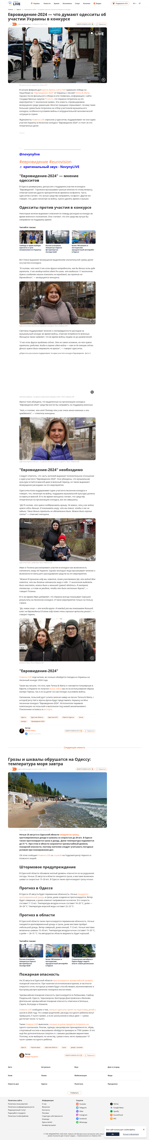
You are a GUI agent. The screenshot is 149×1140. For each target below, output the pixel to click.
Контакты (46, 1110)
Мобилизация (80, 1075)
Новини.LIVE (38, 119)
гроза (64, 1047)
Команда (45, 1119)
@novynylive (29, 154)
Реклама (45, 1113)
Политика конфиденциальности (21, 1107)
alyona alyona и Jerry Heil (54, 89)
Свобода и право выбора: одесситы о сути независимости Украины (30, 247)
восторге (47, 709)
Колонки (86, 3)
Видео (98, 3)
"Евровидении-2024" (44, 92)
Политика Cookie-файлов (18, 1116)
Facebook (83, 1118)
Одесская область (37, 717)
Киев (10, 1075)
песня (81, 717)
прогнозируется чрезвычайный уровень (73, 980)
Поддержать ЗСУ (122, 3)
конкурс (23, 721)
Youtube (82, 1104)
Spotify (116, 1111)
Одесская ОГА (53, 717)
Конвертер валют (49, 1125)
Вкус (76, 1067)
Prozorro (49, 99)
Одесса (19, 9)
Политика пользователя (18, 1104)
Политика (78, 1084)
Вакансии (46, 1107)
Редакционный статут (17, 1110)
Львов (44, 1075)
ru (134, 3)
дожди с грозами (77, 1047)
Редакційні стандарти (17, 1113)
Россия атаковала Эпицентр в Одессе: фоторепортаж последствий (54, 248)
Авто (10, 1067)
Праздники (113, 1084)
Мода (110, 1075)
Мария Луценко (31, 1057)
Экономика (67, 3)
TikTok (115, 1104)
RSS (114, 1118)
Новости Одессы (68, 717)
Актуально (45, 1067)
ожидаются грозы (69, 834)
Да (113, 1134)
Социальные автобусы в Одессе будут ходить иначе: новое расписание (83, 961)
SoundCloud (118, 1115)
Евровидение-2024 (37, 721)
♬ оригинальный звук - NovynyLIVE (49, 166)
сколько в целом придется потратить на (69, 1024)
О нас (44, 1104)
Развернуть (74, 1093)
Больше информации (131, 1134)
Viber (81, 1111)
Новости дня (13, 1084)
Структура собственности (52, 1116)
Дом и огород (113, 1067)
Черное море (35, 1047)
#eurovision (60, 161)
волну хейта (55, 688)
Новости (47, 3)
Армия (56, 3)
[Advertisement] (56, 139)
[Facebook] (26, 734)
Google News (118, 1108)
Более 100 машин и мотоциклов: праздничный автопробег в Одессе (83, 248)
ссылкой (58, 855)
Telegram (83, 1108)
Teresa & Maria (82, 92)
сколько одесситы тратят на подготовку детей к (72, 1009)
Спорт (77, 3)
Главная (10, 9)
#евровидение (33, 161)
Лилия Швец (30, 730)
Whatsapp (83, 1122)
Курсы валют (47, 1122)
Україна (36, 3)
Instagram (83, 1115)
